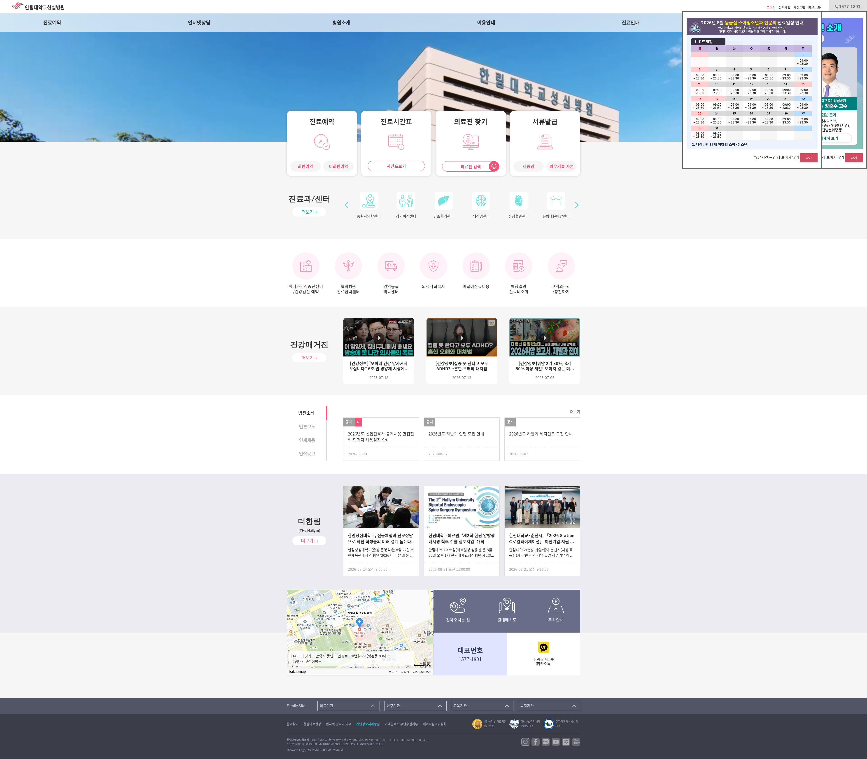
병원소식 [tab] (306, 413)
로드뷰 (393, 671)
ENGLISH (814, 7)
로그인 (771, 7)
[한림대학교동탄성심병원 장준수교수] (829, 95)
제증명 (528, 166)
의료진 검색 (471, 167)
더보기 (575, 412)
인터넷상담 (199, 22)
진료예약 (52, 22)
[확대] (428, 620)
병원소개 (341, 22)
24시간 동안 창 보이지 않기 (824, 157)
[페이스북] (535, 741)
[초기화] (428, 634)
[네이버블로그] (546, 741)
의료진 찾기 (470, 121)
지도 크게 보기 (422, 671)
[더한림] (576, 741)
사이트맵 (799, 7)
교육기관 (460, 706)
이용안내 (486, 22)
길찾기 (405, 671)
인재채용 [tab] (307, 440)
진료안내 (631, 22)
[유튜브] (556, 741)
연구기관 (393, 706)
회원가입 (784, 7)
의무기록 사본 (562, 166)
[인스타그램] (525, 741)
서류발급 (545, 121)
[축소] (428, 627)
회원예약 (305, 166)
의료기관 (326, 706)
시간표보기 (396, 166)
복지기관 (527, 706)
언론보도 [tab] (307, 426)
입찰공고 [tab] (307, 454)
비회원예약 (338, 166)
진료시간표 (396, 121)
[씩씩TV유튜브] (566, 741)
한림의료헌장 (312, 724)
